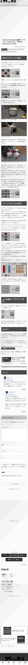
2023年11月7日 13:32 (10, 394)
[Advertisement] (14, 23)
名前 (2, 444)
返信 (24, 389)
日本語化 (22, 49)
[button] (18, 559)
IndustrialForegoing (12, 51)
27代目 (10, 392)
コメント (4, 427)
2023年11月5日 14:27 (8, 379)
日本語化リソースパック (8, 348)
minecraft (12, 49)
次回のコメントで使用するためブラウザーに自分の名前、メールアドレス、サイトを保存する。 (13, 466)
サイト (3, 458)
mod (17, 49)
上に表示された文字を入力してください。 (12, 475)
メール (3, 451)
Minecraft (5, 49)
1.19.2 (4, 51)
